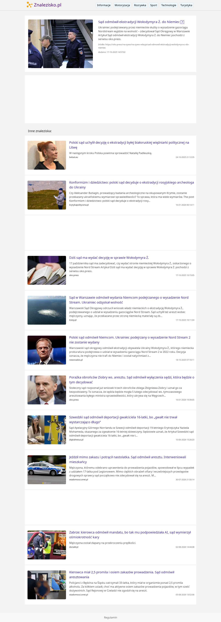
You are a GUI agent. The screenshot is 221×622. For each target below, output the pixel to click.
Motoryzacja (122, 5)
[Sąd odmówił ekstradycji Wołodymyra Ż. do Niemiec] (60, 43)
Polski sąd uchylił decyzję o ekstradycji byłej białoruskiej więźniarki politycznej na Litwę (129, 145)
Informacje (103, 5)
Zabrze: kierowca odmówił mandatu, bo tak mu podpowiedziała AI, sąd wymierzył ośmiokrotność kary (130, 534)
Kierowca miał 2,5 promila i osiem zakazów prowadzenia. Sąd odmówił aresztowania (121, 574)
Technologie (168, 5)
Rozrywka (140, 5)
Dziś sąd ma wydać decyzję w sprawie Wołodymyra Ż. (109, 257)
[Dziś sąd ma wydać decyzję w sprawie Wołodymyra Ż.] (47, 270)
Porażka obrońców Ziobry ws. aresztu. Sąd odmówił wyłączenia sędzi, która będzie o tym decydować (131, 379)
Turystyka (186, 5)
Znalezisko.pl (47, 5)
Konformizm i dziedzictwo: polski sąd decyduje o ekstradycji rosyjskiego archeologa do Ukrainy (131, 184)
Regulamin (110, 617)
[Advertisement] (110, 99)
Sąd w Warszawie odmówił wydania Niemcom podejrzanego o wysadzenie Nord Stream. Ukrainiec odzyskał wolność (128, 300)
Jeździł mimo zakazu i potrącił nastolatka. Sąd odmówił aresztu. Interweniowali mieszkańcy (127, 459)
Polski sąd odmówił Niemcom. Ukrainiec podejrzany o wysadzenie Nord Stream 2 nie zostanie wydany (129, 339)
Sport (153, 5)
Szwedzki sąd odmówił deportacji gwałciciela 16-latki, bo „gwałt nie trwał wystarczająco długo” (123, 419)
